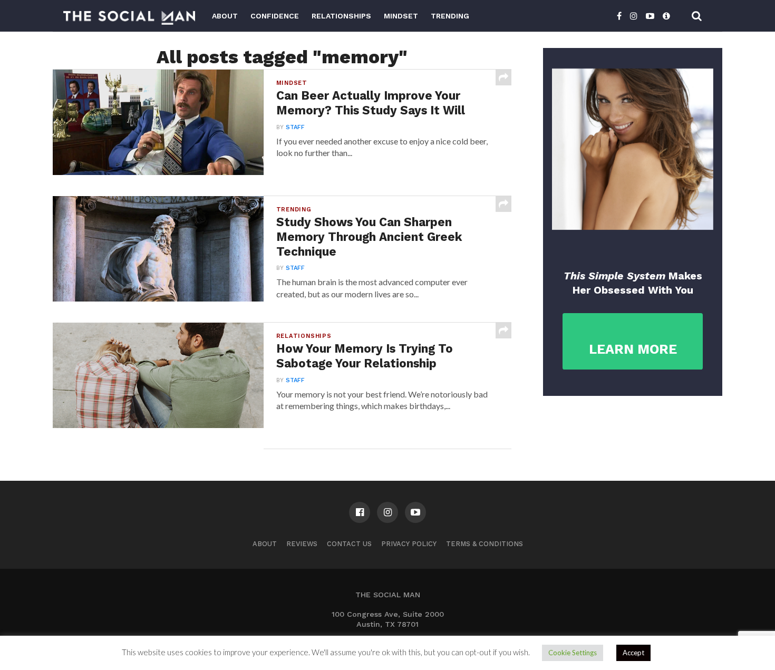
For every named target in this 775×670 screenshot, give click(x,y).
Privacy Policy (409, 544)
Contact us (349, 544)
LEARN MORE (633, 349)
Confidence (274, 16)
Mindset (401, 16)
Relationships (341, 16)
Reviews (301, 544)
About (225, 16)
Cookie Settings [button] (572, 652)
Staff (295, 127)
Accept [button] (633, 652)
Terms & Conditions (484, 544)
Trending (450, 16)
